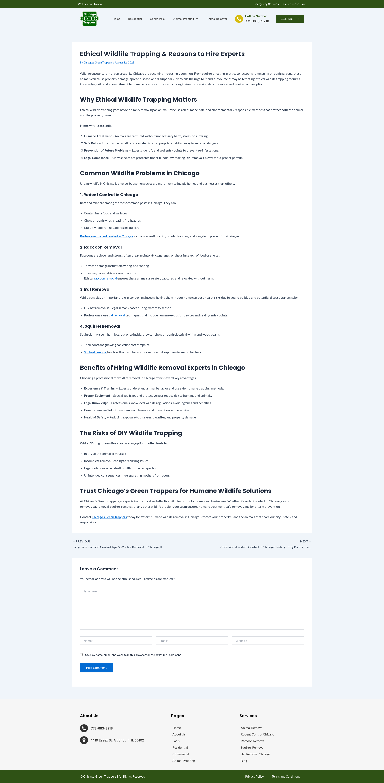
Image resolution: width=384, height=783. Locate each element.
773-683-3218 (102, 728)
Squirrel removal (95, 352)
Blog (244, 760)
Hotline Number (256, 16)
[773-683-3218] (84, 728)
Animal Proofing (183, 18)
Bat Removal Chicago (255, 754)
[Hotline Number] (239, 19)
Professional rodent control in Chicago (106, 236)
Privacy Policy (254, 776)
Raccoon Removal (253, 741)
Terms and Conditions (286, 776)
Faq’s (176, 741)
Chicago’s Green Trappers (109, 517)
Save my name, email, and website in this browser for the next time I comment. (133, 654)
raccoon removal (105, 278)
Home (116, 18)
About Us (179, 734)
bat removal (117, 315)
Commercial (157, 18)
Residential (135, 18)
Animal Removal (217, 18)
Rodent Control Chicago (257, 734)
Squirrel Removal (252, 747)
